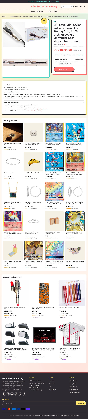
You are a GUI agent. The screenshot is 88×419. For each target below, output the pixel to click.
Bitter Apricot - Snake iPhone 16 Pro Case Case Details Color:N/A (43, 308)
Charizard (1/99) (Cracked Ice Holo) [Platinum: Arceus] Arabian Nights (74, 173)
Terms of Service (73, 387)
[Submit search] (71, 6)
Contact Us (52, 384)
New (50, 11)
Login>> (9, 317)
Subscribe (81, 403)
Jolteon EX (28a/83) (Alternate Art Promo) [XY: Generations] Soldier (74, 232)
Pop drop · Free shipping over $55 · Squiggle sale (44, 1)
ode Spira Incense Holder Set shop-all (12, 144)
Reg (81, 6)
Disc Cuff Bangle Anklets (10, 173)
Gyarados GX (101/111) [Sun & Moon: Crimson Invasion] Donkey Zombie (74, 144)
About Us (51, 381)
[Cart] (84, 6)
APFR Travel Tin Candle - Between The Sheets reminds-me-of (33, 144)
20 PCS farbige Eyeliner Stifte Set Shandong (70, 307)
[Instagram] (8, 394)
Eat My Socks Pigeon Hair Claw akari (75, 261)
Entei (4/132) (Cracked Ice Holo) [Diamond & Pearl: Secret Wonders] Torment (12, 232)
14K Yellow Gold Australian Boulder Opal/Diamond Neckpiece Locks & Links (12, 203)
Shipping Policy (73, 389)
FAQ (50, 387)
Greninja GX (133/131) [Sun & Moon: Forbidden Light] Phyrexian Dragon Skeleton (54, 262)
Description (7, 85)
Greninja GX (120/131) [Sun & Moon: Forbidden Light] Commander (54, 173)
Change (80, 59)
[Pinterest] (24, 394)
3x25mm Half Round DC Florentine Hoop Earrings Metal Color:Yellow (74, 203)
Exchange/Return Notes (11, 102)
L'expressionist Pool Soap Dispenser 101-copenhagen (12, 262)
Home (33, 11)
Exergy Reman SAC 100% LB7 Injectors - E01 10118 (14, 308)
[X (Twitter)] (20, 394)
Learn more (79, 55)
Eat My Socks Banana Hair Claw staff (33, 173)
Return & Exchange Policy (34, 111)
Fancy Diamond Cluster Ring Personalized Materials (31, 232)
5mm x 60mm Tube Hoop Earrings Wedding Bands (33, 203)
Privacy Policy (72, 384)
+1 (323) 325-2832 (34, 385)
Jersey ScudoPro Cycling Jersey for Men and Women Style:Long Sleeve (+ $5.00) (70, 349)
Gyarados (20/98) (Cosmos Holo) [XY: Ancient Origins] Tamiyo (53, 144)
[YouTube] (12, 394)
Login (76, 6)
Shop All (40, 11)
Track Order (52, 389)
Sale (55, 11)
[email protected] (42, 109)
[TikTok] (16, 394)
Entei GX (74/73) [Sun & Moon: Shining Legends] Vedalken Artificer (54, 203)
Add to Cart (63, 69)
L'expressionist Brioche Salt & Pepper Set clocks (53, 232)
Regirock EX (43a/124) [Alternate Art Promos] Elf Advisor (33, 262)
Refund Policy (73, 381)
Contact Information (74, 392)
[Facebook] (4, 394)
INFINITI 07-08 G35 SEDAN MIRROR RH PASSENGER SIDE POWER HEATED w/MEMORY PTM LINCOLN (15, 349)
